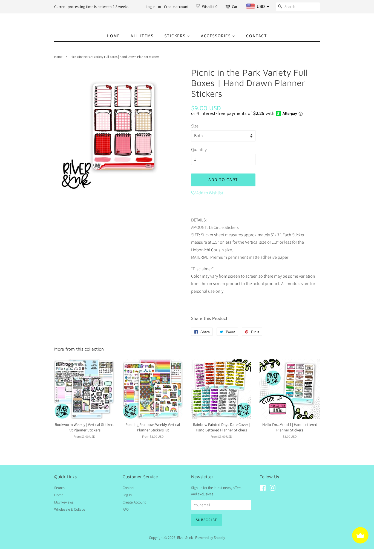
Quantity (199, 149)
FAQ (126, 509)
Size (194, 126)
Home (113, 36)
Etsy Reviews (64, 502)
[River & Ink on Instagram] (272, 489)
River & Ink (185, 537)
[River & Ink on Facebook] (263, 489)
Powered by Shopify (210, 537)
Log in (151, 6)
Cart (235, 6)
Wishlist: (209, 6)
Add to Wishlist (209, 193)
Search (59, 487)
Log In (127, 494)
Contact (256, 36)
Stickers (175, 36)
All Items (142, 36)
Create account (176, 6)
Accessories (216, 36)
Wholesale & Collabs (69, 509)
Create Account (134, 502)
